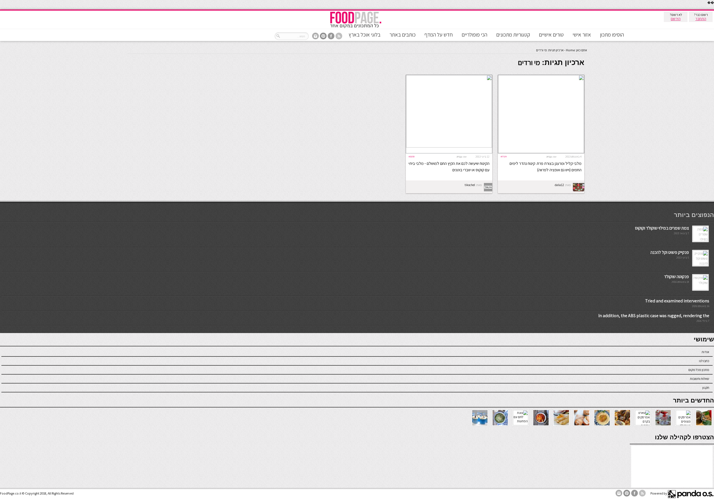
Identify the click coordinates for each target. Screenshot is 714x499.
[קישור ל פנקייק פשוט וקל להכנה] (700, 264)
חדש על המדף (438, 34)
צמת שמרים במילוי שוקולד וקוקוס (662, 228)
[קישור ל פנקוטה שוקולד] (700, 289)
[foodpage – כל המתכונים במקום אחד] (355, 27)
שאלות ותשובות (699, 379)
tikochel (470, 185)
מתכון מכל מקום (698, 370)
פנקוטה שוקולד (676, 276)
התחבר (700, 18)
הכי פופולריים (474, 34)
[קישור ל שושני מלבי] (541, 152)
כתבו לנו (704, 361)
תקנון (705, 387)
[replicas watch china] (713, 8)
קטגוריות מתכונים (513, 34)
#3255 (411, 156)
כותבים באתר (402, 34)
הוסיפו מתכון (612, 34)
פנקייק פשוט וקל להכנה (669, 252)
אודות (705, 352)
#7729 (503, 156)
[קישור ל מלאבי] (449, 146)
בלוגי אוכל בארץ (364, 34)
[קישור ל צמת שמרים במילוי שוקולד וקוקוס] (700, 240)
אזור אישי (582, 34)
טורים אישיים (551, 34)
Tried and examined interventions (677, 301)
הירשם (676, 18)
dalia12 (559, 185)
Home (570, 50)
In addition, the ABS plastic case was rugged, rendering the (653, 316)
